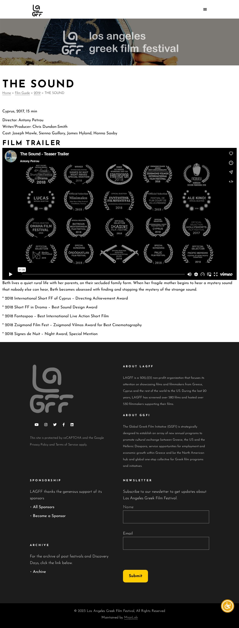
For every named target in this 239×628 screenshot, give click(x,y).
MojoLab (131, 617)
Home (6, 93)
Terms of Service (67, 444)
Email (128, 533)
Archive (39, 572)
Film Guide (22, 93)
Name (128, 507)
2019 (37, 93)
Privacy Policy (39, 444)
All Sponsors (43, 507)
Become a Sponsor (49, 516)
